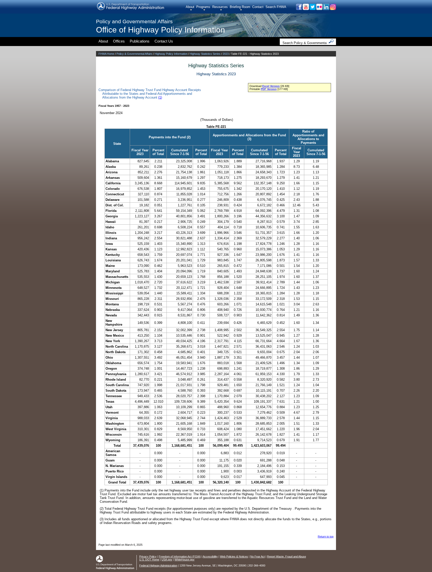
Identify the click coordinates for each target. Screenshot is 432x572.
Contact (258, 7)
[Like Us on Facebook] (299, 9)
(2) (188, 137)
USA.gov (167, 559)
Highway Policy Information (171, 53)
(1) (160, 97)
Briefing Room (240, 7)
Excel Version (271, 86)
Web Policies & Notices (234, 556)
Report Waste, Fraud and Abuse (286, 556)
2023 (226, 53)
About (190, 7)
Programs (203, 7)
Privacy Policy (147, 556)
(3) (249, 139)
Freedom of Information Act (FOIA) (180, 556)
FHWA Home (106, 53)
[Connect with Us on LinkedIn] (325, 9)
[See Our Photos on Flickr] (319, 9)
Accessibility (210, 556)
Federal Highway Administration (158, 565)
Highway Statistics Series (205, 53)
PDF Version (269, 89)
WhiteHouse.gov (184, 559)
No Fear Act (257, 556)
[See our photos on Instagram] (332, 9)
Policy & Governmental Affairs (134, 53)
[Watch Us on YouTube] (305, 9)
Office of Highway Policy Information (160, 29)
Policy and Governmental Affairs (134, 21)
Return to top (326, 536)
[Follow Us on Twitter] (312, 9)
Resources (220, 7)
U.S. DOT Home (149, 559)
